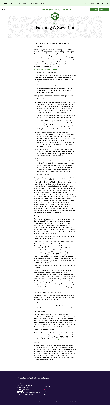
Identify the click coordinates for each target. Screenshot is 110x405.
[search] (12, 10)
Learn (12, 3)
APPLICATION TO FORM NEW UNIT (46, 69)
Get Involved (22, 3)
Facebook (47, 386)
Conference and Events (37, 3)
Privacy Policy (63, 401)
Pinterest (47, 391)
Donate (94, 9)
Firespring (57, 401)
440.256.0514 (25, 389)
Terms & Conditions (72, 401)
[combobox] (12, 10)
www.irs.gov (56, 339)
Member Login (105, 3)
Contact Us (20, 391)
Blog (86, 3)
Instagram (47, 389)
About (5, 3)
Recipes (92, 3)
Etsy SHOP (103, 9)
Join (97, 3)
